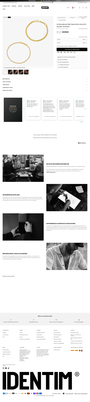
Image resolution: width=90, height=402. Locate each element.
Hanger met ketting (23, 355)
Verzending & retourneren (41, 332)
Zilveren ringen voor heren (24, 357)
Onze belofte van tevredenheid (25, 339)
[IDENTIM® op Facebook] (6, 368)
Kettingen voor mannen (23, 349)
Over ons (21, 332)
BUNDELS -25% (6, 6)
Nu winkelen (58, 0)
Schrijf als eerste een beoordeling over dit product (45, 137)
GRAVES (20, 6)
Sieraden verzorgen (6, 349)
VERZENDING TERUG (8, 87)
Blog (3, 356)
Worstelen (21, 356)
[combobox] (74, 7)
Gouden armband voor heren (24, 354)
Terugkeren (4, 332)
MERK (33, 6)
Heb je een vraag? (8, 90)
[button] (24, 108)
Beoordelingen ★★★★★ (24, 334)
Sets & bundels (22, 360)
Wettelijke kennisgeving (57, 334)
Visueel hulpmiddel (69, 393)
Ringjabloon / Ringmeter (6, 354)
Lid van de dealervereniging (41, 339)
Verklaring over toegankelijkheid (59, 343)
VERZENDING (6, 84)
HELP (4, 9)
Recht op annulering (57, 332)
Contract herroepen (57, 349)
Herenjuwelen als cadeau (75, 332)
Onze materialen (39, 334)
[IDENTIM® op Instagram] (3, 368)
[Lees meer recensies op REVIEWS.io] (13, 113)
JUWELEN (14, 6)
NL (74, 7)
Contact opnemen (5, 334)
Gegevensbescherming (57, 339)
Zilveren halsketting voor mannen (25, 350)
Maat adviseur (7, 81)
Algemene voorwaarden (57, 341)
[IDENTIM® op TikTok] (8, 368)
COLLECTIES (27, 6)
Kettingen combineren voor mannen (76, 343)
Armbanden (21, 359)
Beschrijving (6, 79)
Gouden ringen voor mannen (24, 358)
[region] (54, 108)
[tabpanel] (13, 288)
